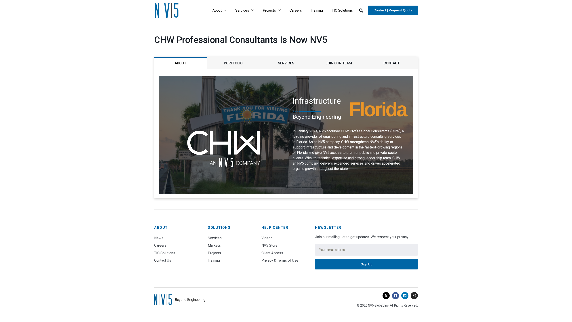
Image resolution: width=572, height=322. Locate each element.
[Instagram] (414, 295)
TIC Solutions (342, 10)
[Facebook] (395, 295)
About (217, 10)
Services (242, 10)
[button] (361, 10)
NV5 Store (269, 245)
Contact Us (162, 260)
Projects (269, 10)
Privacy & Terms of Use (279, 260)
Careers (296, 10)
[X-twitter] (386, 295)
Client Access (272, 253)
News (158, 238)
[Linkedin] (404, 295)
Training (317, 10)
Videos (267, 238)
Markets (214, 245)
